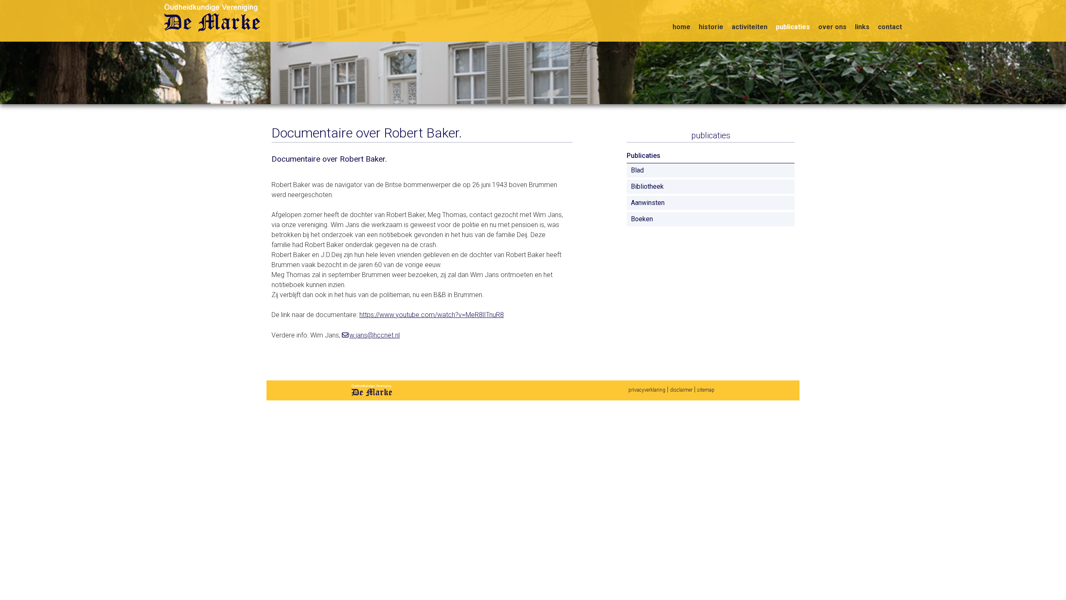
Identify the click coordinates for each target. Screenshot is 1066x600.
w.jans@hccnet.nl (374, 335)
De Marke (371, 390)
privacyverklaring (646, 390)
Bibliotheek (647, 186)
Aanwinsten (648, 203)
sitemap (706, 390)
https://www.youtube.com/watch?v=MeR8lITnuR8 (431, 315)
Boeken (642, 219)
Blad (637, 170)
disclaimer (681, 390)
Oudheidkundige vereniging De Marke (214, 18)
